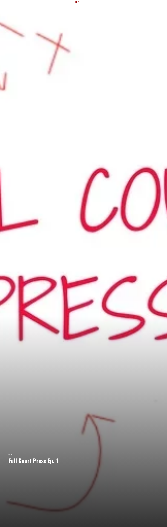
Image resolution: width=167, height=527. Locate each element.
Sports (11, 454)
